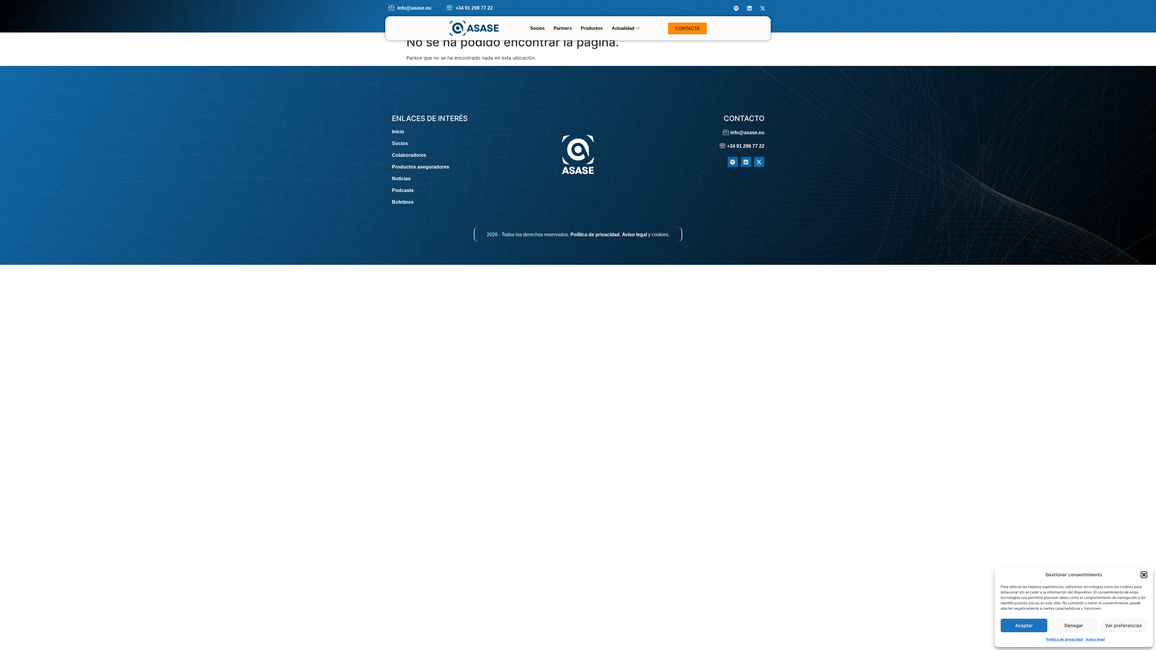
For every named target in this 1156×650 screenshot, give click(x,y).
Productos (592, 28)
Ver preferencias (1123, 625)
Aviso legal (1095, 639)
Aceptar (1024, 625)
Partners (563, 28)
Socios (537, 28)
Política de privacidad (1064, 639)
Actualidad (623, 28)
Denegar (1073, 625)
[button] (1144, 575)
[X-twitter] (762, 8)
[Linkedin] (749, 8)
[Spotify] (736, 8)
